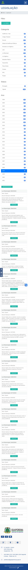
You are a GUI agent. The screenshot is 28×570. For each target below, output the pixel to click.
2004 (6, 23)
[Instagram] (1, 275)
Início (3, 12)
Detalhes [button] (14, 204)
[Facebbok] (2, 537)
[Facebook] (1, 269)
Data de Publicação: (6, 195)
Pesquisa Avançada (7, 186)
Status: (3, 193)
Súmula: (3, 197)
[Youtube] (1, 272)
